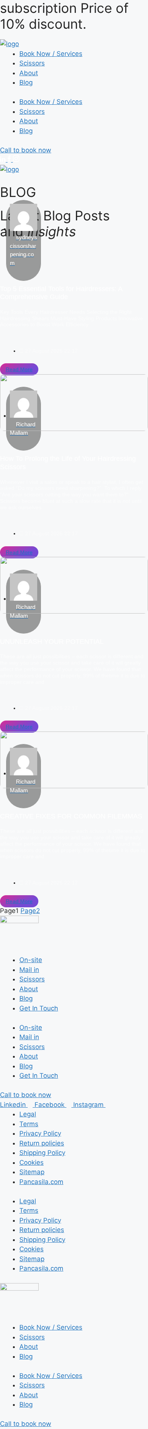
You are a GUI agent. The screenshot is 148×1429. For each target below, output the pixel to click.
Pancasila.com (41, 1182)
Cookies (31, 1162)
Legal (27, 1114)
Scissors (32, 63)
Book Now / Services (50, 53)
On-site (30, 960)
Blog (26, 82)
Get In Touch (38, 1008)
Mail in (29, 969)
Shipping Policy (42, 1152)
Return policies (41, 1143)
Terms (28, 1124)
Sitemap (31, 1172)
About (28, 73)
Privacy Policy (40, 1133)
